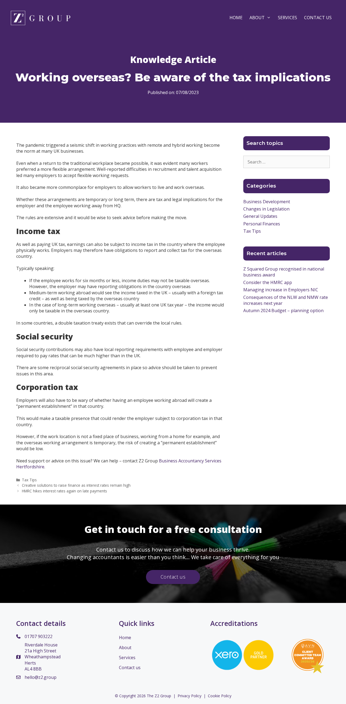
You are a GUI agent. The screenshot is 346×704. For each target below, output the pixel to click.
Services (287, 18)
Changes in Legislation (266, 209)
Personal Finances (261, 224)
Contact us (130, 667)
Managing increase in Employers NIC (280, 290)
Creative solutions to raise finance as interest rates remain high (76, 485)
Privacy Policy (189, 695)
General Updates (260, 216)
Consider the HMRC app (267, 282)
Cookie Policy (219, 695)
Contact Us (318, 18)
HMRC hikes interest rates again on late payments (64, 490)
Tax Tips (29, 479)
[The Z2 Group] (40, 18)
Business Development (266, 202)
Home (235, 18)
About (257, 18)
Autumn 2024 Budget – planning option (283, 310)
